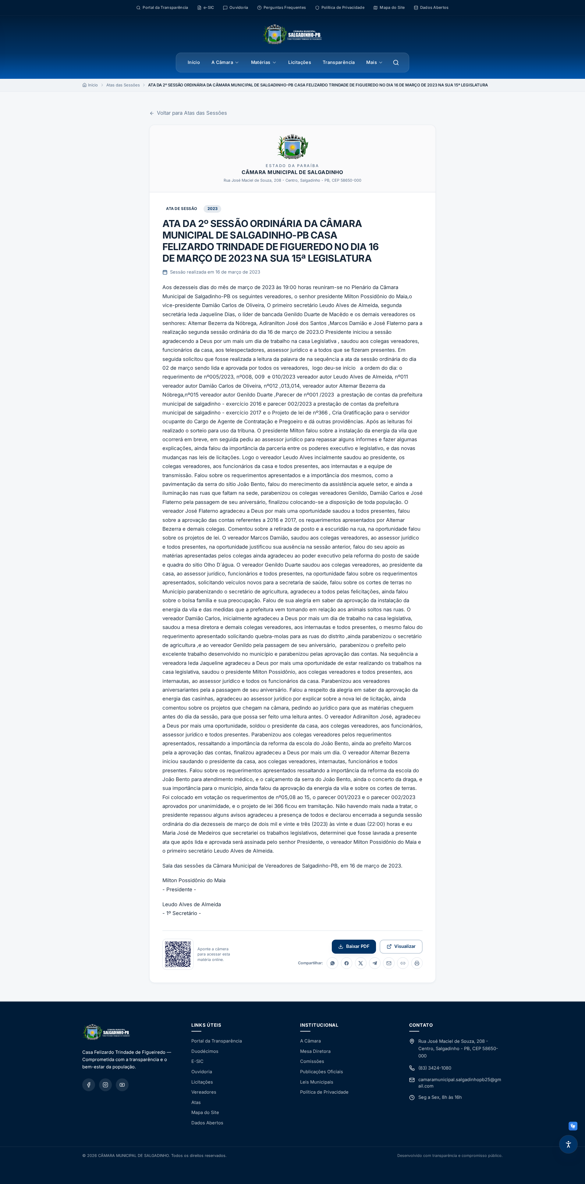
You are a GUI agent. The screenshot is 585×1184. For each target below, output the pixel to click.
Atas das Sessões (123, 84)
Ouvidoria (201, 1071)
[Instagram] (105, 1084)
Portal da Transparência (216, 1041)
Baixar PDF (358, 946)
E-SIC (197, 1061)
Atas (196, 1102)
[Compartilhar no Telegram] (375, 963)
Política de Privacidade (324, 1092)
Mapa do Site (205, 1112)
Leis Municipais (316, 1082)
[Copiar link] (403, 963)
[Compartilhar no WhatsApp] (332, 963)
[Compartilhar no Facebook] (347, 963)
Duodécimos (204, 1051)
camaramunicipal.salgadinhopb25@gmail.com (459, 1083)
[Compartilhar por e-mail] (389, 963)
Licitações (299, 62)
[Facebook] (88, 1084)
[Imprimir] (417, 963)
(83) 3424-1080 (434, 1068)
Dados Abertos (207, 1123)
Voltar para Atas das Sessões (192, 113)
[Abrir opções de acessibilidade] (568, 1144)
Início (194, 62)
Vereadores (203, 1092)
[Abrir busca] (396, 62)
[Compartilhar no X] (361, 963)
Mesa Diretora (315, 1051)
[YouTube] (122, 1084)
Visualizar (405, 946)
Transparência (339, 62)
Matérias (261, 62)
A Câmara (222, 62)
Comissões (312, 1061)
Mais (371, 62)
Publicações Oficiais (321, 1071)
